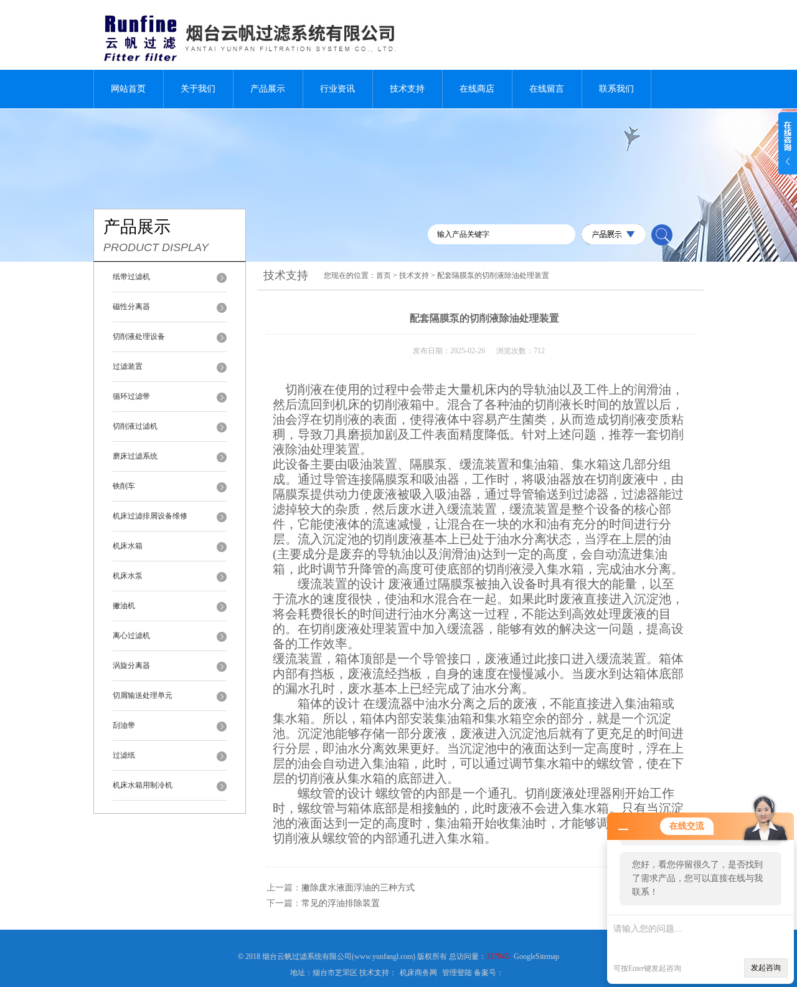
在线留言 (546, 88)
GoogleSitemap (536, 956)
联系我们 (616, 88)
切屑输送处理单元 (142, 695)
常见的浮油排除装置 (340, 903)
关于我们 (198, 88)
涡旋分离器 (131, 665)
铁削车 (124, 486)
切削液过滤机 (135, 426)
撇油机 (124, 605)
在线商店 (477, 88)
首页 (383, 275)
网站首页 (128, 88)
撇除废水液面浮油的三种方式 (358, 887)
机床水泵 (128, 575)
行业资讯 (337, 88)
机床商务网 (418, 972)
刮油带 (124, 725)
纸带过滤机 (131, 276)
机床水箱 (128, 545)
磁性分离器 (131, 306)
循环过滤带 (131, 396)
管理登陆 (457, 972)
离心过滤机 (131, 635)
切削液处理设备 (139, 336)
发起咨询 (766, 967)
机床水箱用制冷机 (142, 785)
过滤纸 (124, 755)
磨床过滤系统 (135, 456)
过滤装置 (128, 366)
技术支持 (407, 88)
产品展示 (267, 88)
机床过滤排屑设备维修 (150, 516)
